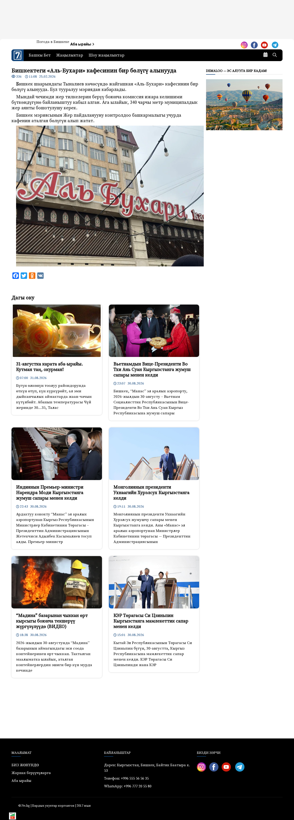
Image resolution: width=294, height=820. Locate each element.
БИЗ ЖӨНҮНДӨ (25, 765)
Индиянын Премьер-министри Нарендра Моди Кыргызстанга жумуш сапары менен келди (49, 492)
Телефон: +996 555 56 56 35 (126, 778)
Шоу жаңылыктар (106, 55)
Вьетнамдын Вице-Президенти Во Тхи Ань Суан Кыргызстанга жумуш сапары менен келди (152, 369)
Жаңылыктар (69, 55)
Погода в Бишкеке (53, 42)
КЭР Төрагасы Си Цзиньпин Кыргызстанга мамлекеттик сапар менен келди (150, 621)
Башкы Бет (40, 55)
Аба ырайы (81, 44)
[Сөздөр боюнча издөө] (275, 55)
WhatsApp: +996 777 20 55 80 (127, 786)
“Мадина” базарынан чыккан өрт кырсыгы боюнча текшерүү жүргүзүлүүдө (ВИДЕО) (52, 621)
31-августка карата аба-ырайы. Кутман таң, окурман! (49, 367)
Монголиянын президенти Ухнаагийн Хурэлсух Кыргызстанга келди (151, 492)
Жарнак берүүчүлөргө (31, 773)
